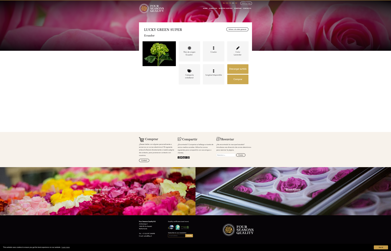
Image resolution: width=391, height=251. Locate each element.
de (236, 3)
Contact (144, 160)
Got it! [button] (381, 247)
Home (205, 8)
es (233, 3)
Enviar (240, 155)
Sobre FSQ (213, 8)
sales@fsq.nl (148, 236)
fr (230, 3)
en (227, 3)
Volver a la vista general (237, 29)
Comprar (237, 8)
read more (184, 221)
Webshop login (246, 3)
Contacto (247, 8)
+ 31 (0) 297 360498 (148, 234)
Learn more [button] (66, 247)
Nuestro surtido (225, 8)
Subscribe (189, 235)
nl (224, 3)
